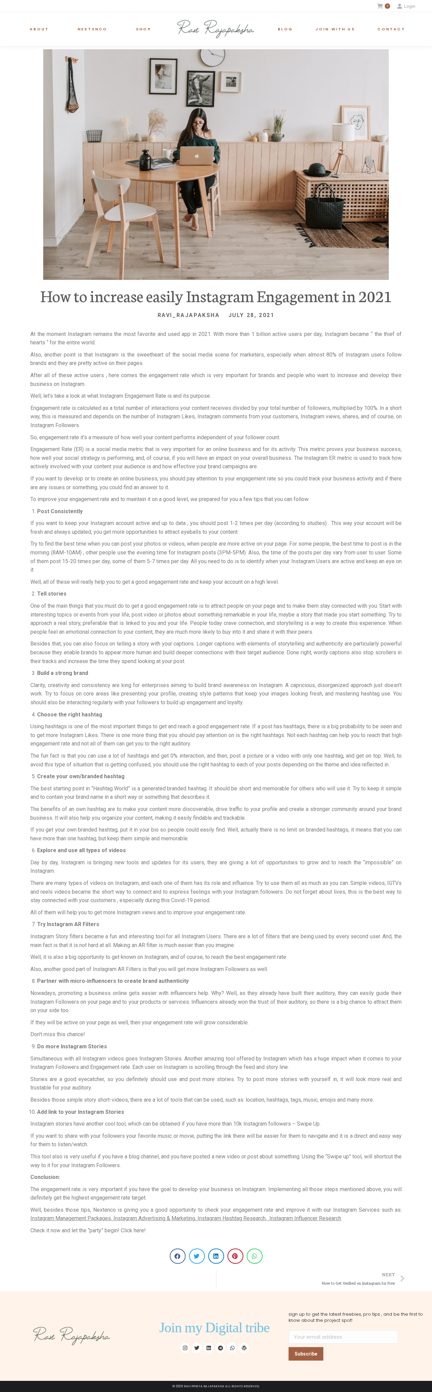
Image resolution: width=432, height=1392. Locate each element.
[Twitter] (197, 1348)
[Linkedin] (209, 1348)
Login (409, 6)
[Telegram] (220, 1348)
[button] (178, 1256)
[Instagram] (185, 1348)
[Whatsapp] (232, 1348)
